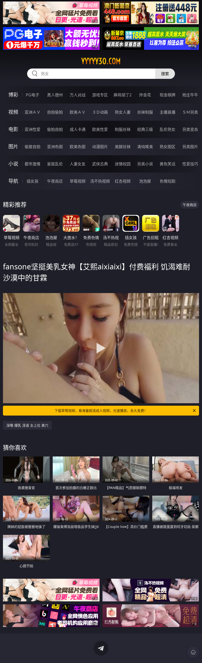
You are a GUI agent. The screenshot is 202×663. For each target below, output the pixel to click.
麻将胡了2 (123, 95)
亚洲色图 (55, 146)
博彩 (13, 94)
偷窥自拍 (32, 146)
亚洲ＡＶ (32, 112)
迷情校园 (123, 164)
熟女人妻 (123, 112)
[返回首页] (193, 652)
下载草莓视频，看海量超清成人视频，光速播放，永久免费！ (101, 410)
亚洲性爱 (32, 129)
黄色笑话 (167, 164)
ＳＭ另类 (190, 112)
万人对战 (77, 95)
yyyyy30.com (101, 61)
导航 (13, 181)
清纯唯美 (145, 146)
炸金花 (145, 95)
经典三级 (145, 129)
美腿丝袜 (123, 146)
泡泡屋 (145, 181)
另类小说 (145, 164)
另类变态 (190, 129)
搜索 (165, 73)
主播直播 (167, 112)
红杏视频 (123, 181)
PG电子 (32, 95)
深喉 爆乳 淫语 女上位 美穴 (27, 425)
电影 (13, 129)
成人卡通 (77, 129)
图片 (13, 146)
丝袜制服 (145, 112)
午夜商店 (55, 181)
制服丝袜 (123, 129)
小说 (13, 163)
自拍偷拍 (55, 112)
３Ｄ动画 (100, 112)
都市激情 (32, 164)
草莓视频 (77, 181)
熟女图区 (167, 146)
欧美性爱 (100, 129)
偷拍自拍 (55, 129)
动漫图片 (100, 146)
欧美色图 (77, 146)
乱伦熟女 (167, 129)
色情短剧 (167, 181)
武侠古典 (100, 164)
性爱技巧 (190, 164)
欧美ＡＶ (77, 112)
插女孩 (32, 181)
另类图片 (190, 146)
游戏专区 (100, 95)
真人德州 (55, 95)
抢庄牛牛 (190, 95)
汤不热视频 (100, 181)
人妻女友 (77, 164)
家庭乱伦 (55, 164)
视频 (13, 112)
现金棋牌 (167, 95)
